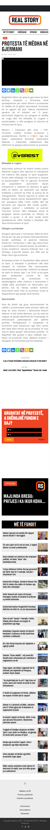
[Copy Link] (27, 90)
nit (36, 136)
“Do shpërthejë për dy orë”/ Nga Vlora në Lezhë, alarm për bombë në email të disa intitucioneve (19, 683)
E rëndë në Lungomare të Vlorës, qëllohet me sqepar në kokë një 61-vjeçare (19, 694)
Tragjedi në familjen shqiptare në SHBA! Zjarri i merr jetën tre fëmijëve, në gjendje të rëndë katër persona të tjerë (19, 732)
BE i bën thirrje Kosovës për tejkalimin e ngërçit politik (19, 645)
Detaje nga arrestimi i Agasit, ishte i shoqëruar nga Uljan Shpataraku (17, 743)
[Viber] (22, 90)
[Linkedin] (13, 90)
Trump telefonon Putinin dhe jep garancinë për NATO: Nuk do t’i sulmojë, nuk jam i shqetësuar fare (20, 572)
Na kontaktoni (25, 810)
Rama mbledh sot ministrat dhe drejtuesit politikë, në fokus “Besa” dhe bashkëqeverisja (20, 559)
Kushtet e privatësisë (25, 798)
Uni (31, 136)
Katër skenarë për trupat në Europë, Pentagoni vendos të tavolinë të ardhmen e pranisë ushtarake (19, 597)
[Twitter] (9, 90)
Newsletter (25, 814)
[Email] (31, 90)
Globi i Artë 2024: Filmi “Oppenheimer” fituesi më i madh (25, 370)
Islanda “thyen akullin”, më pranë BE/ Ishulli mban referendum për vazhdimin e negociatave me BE (19, 658)
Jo (10, 434)
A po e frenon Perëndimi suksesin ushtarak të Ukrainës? (25, 361)
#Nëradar (22, 32)
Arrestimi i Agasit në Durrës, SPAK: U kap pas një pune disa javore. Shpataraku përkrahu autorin (19, 720)
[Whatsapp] (18, 90)
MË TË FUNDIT (25, 524)
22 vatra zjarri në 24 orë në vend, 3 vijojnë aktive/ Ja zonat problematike (20, 546)
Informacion (25, 806)
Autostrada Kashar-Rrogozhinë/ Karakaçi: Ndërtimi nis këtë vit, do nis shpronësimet (20, 608)
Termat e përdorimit (25, 795)
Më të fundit (8, 32)
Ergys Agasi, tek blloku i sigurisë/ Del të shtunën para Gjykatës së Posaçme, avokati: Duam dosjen (18, 670)
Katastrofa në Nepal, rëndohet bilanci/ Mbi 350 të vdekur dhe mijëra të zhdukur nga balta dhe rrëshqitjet (20, 584)
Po (10, 430)
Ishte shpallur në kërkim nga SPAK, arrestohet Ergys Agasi (17, 755)
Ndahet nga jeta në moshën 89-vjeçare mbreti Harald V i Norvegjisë (18, 534)
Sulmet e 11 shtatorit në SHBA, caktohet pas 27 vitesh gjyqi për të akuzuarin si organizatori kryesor (19, 707)
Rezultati (41, 439)
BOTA (5, 38)
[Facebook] (4, 90)
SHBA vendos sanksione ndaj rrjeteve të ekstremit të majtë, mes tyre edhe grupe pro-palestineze (19, 768)
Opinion (33, 32)
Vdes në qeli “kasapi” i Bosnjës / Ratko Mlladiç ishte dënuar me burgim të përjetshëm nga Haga (18, 621)
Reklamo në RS (25, 791)
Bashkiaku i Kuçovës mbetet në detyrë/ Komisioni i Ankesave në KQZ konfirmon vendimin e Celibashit (18, 634)
